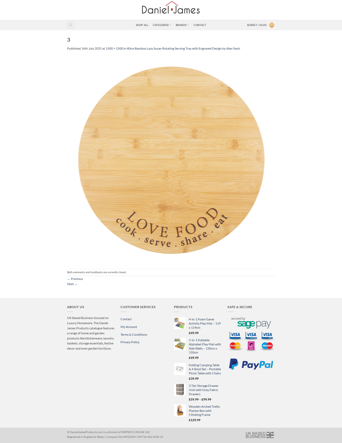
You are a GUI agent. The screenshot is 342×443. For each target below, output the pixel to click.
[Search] (70, 25)
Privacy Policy (130, 342)
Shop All (142, 25)
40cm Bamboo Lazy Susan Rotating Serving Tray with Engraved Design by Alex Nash (183, 48)
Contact (200, 25)
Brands (181, 25)
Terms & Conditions (134, 334)
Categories (161, 25)
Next (72, 284)
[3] (171, 159)
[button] (261, 25)
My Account (129, 327)
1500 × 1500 (114, 48)
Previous (75, 279)
